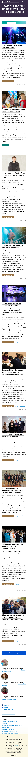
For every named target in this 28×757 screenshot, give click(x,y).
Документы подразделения (8, 713)
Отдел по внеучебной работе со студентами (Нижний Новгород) (14, 8)
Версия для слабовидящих (8, 729)
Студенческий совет (8, 709)
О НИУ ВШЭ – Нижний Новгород (9, 721)
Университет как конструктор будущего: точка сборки (13, 110)
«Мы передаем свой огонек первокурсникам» (12, 46)
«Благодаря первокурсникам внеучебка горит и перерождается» (13, 546)
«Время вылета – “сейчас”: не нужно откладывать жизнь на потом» (13, 175)
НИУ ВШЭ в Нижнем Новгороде (11, 1)
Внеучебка (6, 705)
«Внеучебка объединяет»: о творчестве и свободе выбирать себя (12, 247)
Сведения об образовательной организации (12, 725)
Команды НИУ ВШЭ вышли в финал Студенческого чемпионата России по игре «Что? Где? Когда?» (13, 373)
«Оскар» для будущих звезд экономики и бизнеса (13, 435)
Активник (6, 707)
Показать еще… (14, 653)
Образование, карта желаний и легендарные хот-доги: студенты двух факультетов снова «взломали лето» (13, 618)
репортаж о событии (15, 145)
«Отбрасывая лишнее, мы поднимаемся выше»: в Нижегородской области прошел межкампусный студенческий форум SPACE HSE (12, 309)
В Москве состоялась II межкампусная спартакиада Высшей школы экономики (12, 490)
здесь (10, 744)
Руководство (4, 723)
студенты (17, 584)
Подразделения (5, 727)
